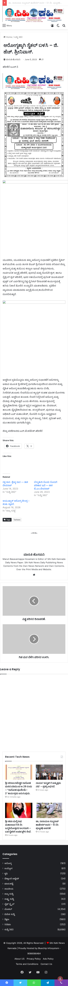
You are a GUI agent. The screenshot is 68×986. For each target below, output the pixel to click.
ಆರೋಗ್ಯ (8, 863)
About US (19, 958)
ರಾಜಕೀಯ (8, 888)
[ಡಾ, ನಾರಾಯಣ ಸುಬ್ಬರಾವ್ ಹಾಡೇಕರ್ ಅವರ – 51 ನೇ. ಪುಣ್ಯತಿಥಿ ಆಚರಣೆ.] (49, 810)
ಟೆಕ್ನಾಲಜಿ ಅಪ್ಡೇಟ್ (11, 878)
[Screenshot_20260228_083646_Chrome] (34, 88)
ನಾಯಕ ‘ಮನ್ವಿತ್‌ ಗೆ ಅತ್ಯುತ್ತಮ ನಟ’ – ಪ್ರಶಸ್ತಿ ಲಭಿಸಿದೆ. (48, 784)
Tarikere (17, 520)
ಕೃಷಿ (6, 873)
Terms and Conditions (27, 964)
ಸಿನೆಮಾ (7, 924)
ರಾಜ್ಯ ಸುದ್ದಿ (8, 893)
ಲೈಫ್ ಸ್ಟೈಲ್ (9, 904)
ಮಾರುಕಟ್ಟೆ (8, 883)
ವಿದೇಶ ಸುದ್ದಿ (9, 914)
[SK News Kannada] (34, 14)
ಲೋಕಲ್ (8, 909)
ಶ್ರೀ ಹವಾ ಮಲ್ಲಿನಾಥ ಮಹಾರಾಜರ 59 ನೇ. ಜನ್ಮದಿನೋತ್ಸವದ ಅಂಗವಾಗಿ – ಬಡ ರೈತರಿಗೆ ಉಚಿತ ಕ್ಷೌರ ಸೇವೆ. (18, 826)
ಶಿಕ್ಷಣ (6, 919)
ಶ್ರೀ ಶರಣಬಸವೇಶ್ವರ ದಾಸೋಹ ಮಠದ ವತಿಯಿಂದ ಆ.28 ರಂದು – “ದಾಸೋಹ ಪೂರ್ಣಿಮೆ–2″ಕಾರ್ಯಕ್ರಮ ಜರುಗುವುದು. (18, 788)
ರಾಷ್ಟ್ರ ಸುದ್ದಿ (9, 899)
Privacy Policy (34, 958)
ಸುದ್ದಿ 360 (18, 37)
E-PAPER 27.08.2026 (18, 2)
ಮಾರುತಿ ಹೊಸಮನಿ (13, 59)
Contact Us (46, 964)
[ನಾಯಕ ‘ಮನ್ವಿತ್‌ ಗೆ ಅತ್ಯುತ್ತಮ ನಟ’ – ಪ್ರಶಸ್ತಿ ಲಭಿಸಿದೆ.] (49, 772)
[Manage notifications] (60, 978)
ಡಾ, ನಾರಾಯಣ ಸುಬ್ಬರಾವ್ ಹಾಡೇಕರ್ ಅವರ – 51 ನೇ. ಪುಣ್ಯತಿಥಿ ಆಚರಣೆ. (47, 825)
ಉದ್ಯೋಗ (8, 868)
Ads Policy (48, 958)
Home (8, 37)
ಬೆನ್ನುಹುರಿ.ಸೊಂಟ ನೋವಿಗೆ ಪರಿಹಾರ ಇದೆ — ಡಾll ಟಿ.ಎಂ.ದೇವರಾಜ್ (45, 485)
